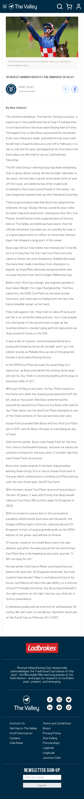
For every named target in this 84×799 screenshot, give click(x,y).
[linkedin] (50, 707)
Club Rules (16, 743)
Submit (42, 785)
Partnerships (51, 743)
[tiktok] (69, 707)
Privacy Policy (52, 733)
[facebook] (50, 699)
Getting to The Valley (23, 728)
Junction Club (52, 757)
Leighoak (49, 752)
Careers (15, 738)
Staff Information (21, 733)
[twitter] (69, 699)
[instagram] (59, 699)
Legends (48, 748)
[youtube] (59, 707)
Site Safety (50, 738)
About (47, 728)
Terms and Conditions (57, 723)
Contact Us (17, 723)
